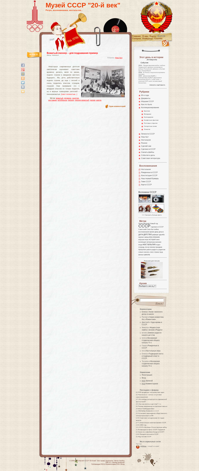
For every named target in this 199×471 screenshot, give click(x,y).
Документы (145, 98)
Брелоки (147, 111)
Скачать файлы (147, 152)
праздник (158, 247)
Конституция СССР (149, 175)
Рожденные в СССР (149, 172)
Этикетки (147, 129)
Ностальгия (146, 140)
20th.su (108, 462)
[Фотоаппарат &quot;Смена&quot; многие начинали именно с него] (158, 203)
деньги (161, 232)
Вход (144, 378)
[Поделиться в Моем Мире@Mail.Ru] (23, 74)
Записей (147, 381)
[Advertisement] (83, 63)
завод (146, 237)
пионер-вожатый (82, 100)
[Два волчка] (158, 212)
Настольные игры (153, 351)
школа (98, 100)
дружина (67, 98)
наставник (52, 100)
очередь (141, 247)
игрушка (156, 237)
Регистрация (147, 375)
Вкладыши (147, 114)
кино (158, 239)
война (156, 229)
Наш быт (119, 58)
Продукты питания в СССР (149, 434)
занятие (75, 98)
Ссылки (158, 38)
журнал (141, 237)
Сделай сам (146, 146)
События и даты (148, 155)
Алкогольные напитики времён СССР (153, 422)
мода (140, 244)
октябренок (62, 100)
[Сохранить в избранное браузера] (23, 91)
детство (147, 234)
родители (161, 249)
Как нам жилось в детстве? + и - (150, 404)
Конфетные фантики (151, 120)
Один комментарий (117, 106)
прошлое (142, 250)
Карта (153, 36)
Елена (144, 312)
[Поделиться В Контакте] (23, 87)
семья (140, 252)
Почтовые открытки (150, 123)
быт (152, 229)
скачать (146, 252)
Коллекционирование (150, 108)
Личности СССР (148, 134)
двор (156, 232)
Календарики (148, 117)
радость (155, 249)
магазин (158, 242)
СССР (144, 225)
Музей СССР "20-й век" (83, 5)
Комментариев (150, 384)
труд (161, 252)
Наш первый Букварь (150, 179)
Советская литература (150, 158)
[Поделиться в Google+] (23, 69)
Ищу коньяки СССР (144, 436)
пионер (71, 100)
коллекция (142, 242)
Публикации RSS (97, 464)
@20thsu (143, 446)
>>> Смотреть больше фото (152, 215)
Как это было (146, 104)
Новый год (154, 223)
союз (151, 252)
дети (140, 234)
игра (151, 237)
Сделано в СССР (148, 149)
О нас (145, 36)
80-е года (145, 95)
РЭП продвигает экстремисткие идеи (151, 392)
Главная (136, 36)
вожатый (59, 98)
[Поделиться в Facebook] (23, 65)
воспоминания (143, 232)
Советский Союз (144, 229)
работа (149, 249)
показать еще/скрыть (157, 85)
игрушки (141, 239)
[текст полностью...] (69, 94)
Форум (161, 36)
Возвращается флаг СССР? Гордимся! (151, 429)
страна (156, 252)
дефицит (155, 234)
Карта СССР (146, 185)
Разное (144, 143)
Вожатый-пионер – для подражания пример (72, 53)
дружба (161, 234)
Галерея (136, 38)
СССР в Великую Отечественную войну (153, 427)
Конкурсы (147, 38)
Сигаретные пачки (150, 126)
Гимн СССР (146, 182)
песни (147, 247)
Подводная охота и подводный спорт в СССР (152, 356)
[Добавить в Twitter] (23, 82)
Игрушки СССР (147, 101)
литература (150, 242)
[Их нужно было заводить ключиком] (144, 203)
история (152, 239)
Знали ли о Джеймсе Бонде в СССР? (151, 432)
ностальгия (149, 244)
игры (146, 239)
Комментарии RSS (112, 464)
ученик (92, 100)
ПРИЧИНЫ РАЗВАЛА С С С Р (148, 411)
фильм (140, 255)
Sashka (121, 461)
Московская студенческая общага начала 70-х (151, 340)
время (152, 232)
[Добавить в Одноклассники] (23, 78)
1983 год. (143, 425)
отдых (158, 244)
